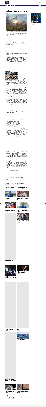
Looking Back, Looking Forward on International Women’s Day (10, 391)
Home (6, 5)
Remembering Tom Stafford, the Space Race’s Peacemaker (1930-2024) (22, 198)
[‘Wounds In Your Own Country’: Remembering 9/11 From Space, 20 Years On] (10, 355)
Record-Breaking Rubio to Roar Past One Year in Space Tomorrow (23, 220)
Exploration (13, 5)
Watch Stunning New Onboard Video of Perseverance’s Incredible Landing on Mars (22, 391)
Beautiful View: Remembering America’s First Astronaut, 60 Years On (22, 340)
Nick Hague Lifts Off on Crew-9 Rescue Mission (10, 198)
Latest (40, 2)
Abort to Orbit (14, 182)
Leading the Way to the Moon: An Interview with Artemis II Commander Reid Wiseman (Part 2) (10, 210)
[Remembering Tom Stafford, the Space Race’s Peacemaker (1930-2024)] (23, 194)
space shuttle (16, 184)
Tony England (20, 182)
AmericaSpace (12, 184)
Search (40, 11)
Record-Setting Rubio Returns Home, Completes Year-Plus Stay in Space (10, 261)
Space (24, 183)
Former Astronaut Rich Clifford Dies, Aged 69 (22, 329)
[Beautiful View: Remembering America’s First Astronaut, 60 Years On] (23, 335)
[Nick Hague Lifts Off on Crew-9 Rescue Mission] (10, 194)
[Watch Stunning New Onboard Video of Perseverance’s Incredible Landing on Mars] (23, 387)
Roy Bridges (6, 182)
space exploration (7, 184)
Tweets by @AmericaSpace (33, 27)
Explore (27, 183)
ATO (11, 183)
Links (10, 5)
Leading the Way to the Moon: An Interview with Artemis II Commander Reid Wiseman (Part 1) (22, 210)
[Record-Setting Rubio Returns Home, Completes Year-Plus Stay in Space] (10, 236)
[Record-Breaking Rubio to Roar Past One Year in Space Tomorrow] (23, 216)
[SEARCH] (39, 5)
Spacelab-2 (10, 182)
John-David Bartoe (7, 183)
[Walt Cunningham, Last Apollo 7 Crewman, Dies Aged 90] (23, 268)
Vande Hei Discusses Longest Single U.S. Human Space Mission (10, 329)
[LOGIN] (40, 5)
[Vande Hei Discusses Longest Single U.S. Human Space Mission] (10, 305)
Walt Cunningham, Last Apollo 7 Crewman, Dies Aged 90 (22, 272)
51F (17, 182)
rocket (13, 183)
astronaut (10, 189)
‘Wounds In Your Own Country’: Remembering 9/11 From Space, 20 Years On (10, 380)
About (8, 5)
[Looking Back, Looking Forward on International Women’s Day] (10, 387)
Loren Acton (24, 182)
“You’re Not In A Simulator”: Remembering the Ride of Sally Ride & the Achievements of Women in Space (10, 277)
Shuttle (18, 183)
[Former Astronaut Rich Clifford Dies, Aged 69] (23, 305)
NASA (15, 183)
